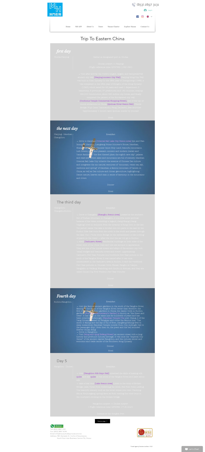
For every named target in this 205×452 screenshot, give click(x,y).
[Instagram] (142, 16)
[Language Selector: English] (149, 16)
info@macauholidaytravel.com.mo (68, 434)
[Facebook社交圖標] (137, 16)
